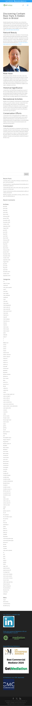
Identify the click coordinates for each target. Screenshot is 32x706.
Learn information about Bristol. (12, 29)
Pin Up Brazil (6, 514)
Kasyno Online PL (6, 439)
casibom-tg (5, 390)
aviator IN (5, 358)
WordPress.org (6, 605)
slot (4, 554)
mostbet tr (5, 485)
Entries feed (5, 601)
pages (4, 507)
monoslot (5, 469)
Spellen (4, 562)
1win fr (4, 289)
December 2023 (6, 254)
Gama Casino (6, 421)
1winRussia (5, 297)
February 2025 (6, 240)
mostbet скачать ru (7, 489)
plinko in (5, 528)
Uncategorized (6, 572)
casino (4, 392)
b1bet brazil (5, 368)
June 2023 (5, 265)
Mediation (5, 449)
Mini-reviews (5, 453)
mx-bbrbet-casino (7, 495)
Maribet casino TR (7, 443)
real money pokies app (8, 538)
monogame (5, 467)
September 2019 (6, 275)
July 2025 (5, 230)
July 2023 (5, 263)
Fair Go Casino (6, 416)
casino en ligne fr (6, 396)
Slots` (4, 558)
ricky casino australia (7, 550)
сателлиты (5, 592)
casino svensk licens (7, 402)
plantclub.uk (5, 524)
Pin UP (4, 512)
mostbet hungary (6, 475)
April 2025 (5, 236)
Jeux (4, 435)
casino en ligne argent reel (8, 394)
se (3, 552)
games (4, 425)
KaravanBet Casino (7, 437)
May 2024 (5, 244)
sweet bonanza (6, 568)
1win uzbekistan (6, 295)
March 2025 (5, 238)
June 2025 (5, 232)
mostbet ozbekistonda (8, 481)
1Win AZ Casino (6, 283)
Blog (4, 380)
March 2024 (5, 248)
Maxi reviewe (6, 447)
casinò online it (6, 400)
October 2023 (6, 257)
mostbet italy (6, 477)
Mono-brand (6, 461)
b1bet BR (5, 366)
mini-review (5, 451)
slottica (4, 560)
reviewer (5, 548)
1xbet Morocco (6, 321)
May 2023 (5, 267)
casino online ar (6, 398)
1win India (5, 291)
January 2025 (6, 242)
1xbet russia (5, 327)
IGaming (5, 433)
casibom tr (5, 388)
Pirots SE (5, 522)
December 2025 (6, 220)
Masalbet (5, 445)
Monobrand (5, 463)
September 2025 (6, 226)
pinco (4, 520)
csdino (4, 414)
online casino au (6, 501)
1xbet (4, 299)
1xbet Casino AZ (6, 307)
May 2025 (5, 234)
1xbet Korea (5, 315)
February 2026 (6, 216)
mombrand (5, 455)
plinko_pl (5, 532)
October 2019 (6, 273)
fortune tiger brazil (7, 420)
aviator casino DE (6, 354)
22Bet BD (5, 334)
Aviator (4, 350)
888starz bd (5, 342)
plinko (4, 526)
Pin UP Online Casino (7, 516)
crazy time (5, 412)
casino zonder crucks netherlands (10, 406)
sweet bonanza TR (7, 570)
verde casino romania (7, 578)
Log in (4, 599)
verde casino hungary (7, 574)
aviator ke (5, 360)
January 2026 (6, 218)
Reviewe (5, 546)
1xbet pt (5, 323)
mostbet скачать (6, 487)
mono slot (5, 459)
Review (4, 544)
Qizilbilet (5, 534)
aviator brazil (6, 352)
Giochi (4, 429)
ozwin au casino (6, 505)
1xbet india (5, 313)
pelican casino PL (6, 510)
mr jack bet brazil (6, 493)
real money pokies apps (8, 540)
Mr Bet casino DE (6, 491)
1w (3, 281)
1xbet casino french (7, 311)
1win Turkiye (5, 293)
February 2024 (6, 250)
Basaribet (5, 372)
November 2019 (6, 271)
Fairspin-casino (6, 418)
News (4, 497)
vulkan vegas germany (8, 582)
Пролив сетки (6, 590)
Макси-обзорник (7, 586)
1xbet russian (6, 329)
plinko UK (5, 530)
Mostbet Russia (6, 483)
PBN (4, 508)
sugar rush (5, 566)
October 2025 (6, 224)
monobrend (5, 465)
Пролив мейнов (6, 588)
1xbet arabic (5, 303)
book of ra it (5, 384)
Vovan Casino (6, 580)
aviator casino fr (6, 356)
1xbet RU (5, 325)
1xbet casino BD (6, 309)
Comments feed (6, 603)
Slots (4, 556)
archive (4, 344)
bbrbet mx (5, 376)
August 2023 (5, 261)
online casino (6, 499)
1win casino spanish (7, 287)
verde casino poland (7, 576)
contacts (5, 410)
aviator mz (5, 362)
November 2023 (6, 255)
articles (4, 346)
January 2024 (6, 252)
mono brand (6, 457)
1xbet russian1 (6, 331)
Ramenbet (5, 536)
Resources (5, 542)
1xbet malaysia (6, 319)
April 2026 (5, 212)
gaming (4, 427)
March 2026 (5, 214)
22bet (4, 333)
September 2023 (6, 259)
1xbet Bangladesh (7, 305)
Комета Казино (6, 584)
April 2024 (5, 246)
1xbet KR (5, 317)
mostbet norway (6, 479)
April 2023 (5, 269)
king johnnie (5, 441)
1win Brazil (5, 285)
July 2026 (5, 206)
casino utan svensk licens (8, 404)
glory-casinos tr (6, 431)
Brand (4, 386)
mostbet (5, 471)
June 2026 (5, 208)
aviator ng (5, 364)
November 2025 (6, 222)
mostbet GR (5, 473)
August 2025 (5, 228)
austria (4, 348)
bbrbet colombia (6, 374)
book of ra (5, 382)
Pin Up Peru (5, 518)
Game (4, 423)
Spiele (4, 564)
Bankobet (5, 370)
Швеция (5, 594)
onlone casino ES (6, 503)
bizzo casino (5, 378)
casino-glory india (7, 408)
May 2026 (5, 210)
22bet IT (5, 337)
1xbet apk (5, 301)
